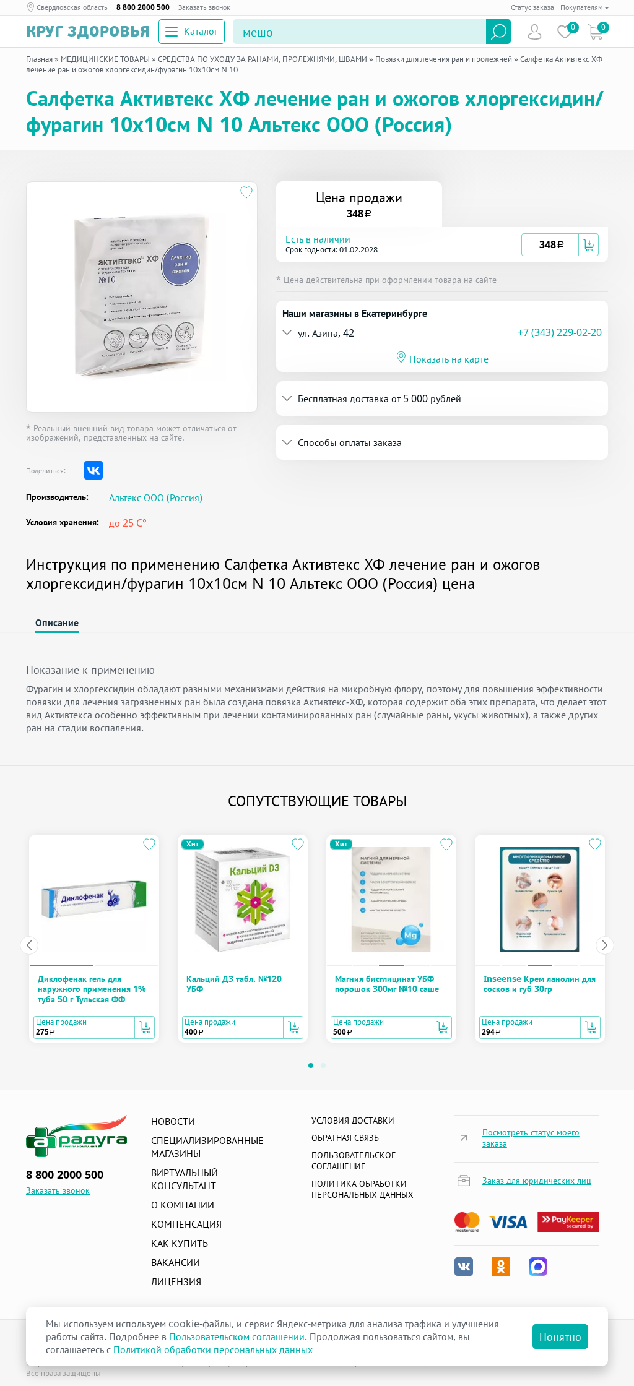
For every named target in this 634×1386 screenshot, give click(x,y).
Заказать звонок (204, 7)
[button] (403, 244)
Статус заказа (532, 7)
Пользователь (534, 32)
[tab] (442, 244)
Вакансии (175, 1262)
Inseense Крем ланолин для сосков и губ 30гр (540, 983)
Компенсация (186, 1224)
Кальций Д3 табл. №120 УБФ (234, 983)
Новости (173, 1121)
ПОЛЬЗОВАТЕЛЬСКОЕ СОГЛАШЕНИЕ (353, 1160)
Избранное (565, 32)
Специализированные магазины (207, 1147)
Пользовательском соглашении (237, 1336)
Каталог (201, 31)
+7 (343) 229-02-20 (560, 332)
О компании (182, 1205)
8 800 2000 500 (143, 7)
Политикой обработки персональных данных (213, 1349)
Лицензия (176, 1281)
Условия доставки (352, 1120)
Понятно (560, 1336)
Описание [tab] (57, 622)
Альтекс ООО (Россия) (155, 497)
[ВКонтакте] (93, 470)
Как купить (179, 1243)
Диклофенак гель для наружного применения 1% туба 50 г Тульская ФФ (92, 989)
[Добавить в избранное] (246, 192)
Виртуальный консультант (184, 1179)
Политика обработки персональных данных (362, 1188)
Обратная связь (345, 1137)
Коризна (595, 32)
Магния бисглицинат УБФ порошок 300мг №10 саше (387, 983)
